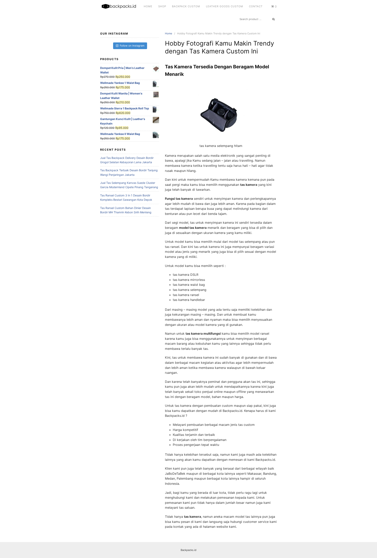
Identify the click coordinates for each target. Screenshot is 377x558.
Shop (162, 6)
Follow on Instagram (132, 45)
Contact (256, 6)
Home (148, 6)
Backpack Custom (186, 6)
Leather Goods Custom (224, 6)
